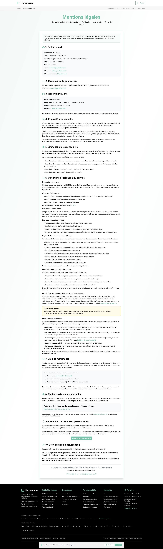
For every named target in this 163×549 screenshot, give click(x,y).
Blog (105, 494)
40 (68, 526)
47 (74, 526)
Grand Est (75, 519)
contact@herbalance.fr (57, 68)
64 (96, 526)
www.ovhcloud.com (59, 108)
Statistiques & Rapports (90, 507)
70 (107, 526)
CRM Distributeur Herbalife (50, 494)
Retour (142, 3)
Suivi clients (86, 496)
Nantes (28, 526)
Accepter (118, 545)
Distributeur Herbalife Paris (132, 494)
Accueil (19, 8)
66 (101, 526)
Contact (62, 538)
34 (62, 526)
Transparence (108, 507)
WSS (126, 538)
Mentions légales (45, 538)
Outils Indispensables (48, 499)
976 (129, 526)
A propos (65, 504)
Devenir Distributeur (48, 502)
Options (110, 545)
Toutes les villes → (130, 508)
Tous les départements (28, 530)
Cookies (55, 538)
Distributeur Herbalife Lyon (132, 496)
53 (85, 526)
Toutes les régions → (105, 519)
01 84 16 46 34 (28, 504)
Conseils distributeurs (110, 502)
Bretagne (94, 519)
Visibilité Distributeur (48, 504)
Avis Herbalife (66, 494)
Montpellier (44, 526)
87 (124, 526)
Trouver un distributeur (69, 499)
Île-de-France (25, 519)
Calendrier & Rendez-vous (91, 504)
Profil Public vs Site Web (111, 496)
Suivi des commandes (90, 499)
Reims (57, 526)
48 (79, 526)
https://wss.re (62, 74)
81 (112, 526)
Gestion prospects (88, 494)
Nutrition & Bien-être (110, 504)
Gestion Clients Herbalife (49, 496)
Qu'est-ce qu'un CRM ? (111, 499)
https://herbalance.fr (59, 71)
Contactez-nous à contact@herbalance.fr (81, 474)
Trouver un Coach (47, 507)
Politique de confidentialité (86, 340)
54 (90, 526)
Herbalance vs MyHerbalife (70, 496)
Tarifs (73, 205)
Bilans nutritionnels (88, 502)
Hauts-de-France (85, 519)
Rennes (51, 526)
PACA (68, 519)
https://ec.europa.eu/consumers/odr (57, 409)
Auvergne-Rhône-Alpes (38, 519)
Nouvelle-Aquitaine (52, 519)
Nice (23, 526)
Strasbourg (35, 526)
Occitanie (62, 519)
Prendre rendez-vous (30, 506)
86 (118, 526)
